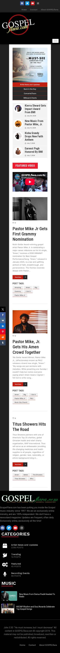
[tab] (30, 84)
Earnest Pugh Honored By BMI (34, 150)
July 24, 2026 (31, 116)
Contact (33, 9)
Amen (28, 287)
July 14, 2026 (31, 128)
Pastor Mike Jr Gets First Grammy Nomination (30, 234)
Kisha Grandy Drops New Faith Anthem (34, 136)
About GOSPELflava (49, 9)
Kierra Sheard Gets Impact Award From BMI (35, 109)
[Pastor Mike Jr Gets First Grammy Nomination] (30, 208)
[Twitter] (27, 3)
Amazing (18, 287)
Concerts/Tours (30, 93)
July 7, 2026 (31, 143)
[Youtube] (33, 3)
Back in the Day (30, 89)
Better (26, 475)
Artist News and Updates (30, 85)
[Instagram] (38, 3)
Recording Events (20, 573)
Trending (16, 554)
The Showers (37, 475)
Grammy (18, 291)
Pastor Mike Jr (20, 295)
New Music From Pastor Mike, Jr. (34, 122)
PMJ (31, 398)
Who (31, 479)
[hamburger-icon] (55, 41)
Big (36, 287)
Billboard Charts (30, 98)
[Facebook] (22, 3)
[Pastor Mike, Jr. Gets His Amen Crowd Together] (30, 321)
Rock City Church (21, 402)
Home (24, 9)
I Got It (28, 291)
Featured (16, 563)
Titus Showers (20, 479)
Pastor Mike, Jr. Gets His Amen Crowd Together (26, 347)
